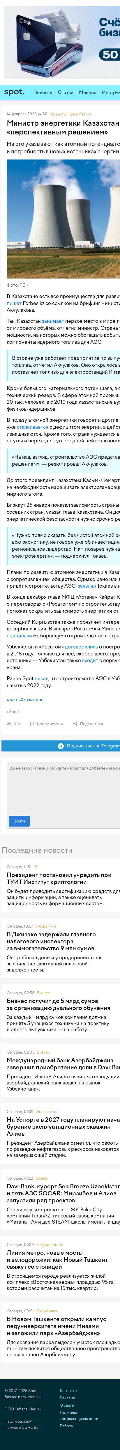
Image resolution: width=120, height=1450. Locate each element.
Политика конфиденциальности (79, 1415)
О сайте (67, 1405)
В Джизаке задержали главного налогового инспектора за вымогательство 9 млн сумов (51, 941)
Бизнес (43, 993)
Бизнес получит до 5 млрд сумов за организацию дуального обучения (58, 1004)
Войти (19, 821)
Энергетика (46, 1111)
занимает (53, 321)
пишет (14, 303)
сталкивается (32, 427)
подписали (19, 636)
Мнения (87, 92)
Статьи (65, 92)
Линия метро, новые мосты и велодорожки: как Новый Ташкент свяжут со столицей (57, 1259)
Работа (66, 1426)
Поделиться (91, 724)
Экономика (46, 926)
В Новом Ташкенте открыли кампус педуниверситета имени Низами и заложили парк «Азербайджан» (56, 1326)
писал (41, 678)
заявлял (87, 586)
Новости (42, 92)
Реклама (67, 1398)
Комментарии (49, 724)
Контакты (68, 1391)
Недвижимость (49, 1244)
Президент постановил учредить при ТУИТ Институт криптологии (59, 878)
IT (36, 867)
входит (90, 660)
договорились (81, 647)
